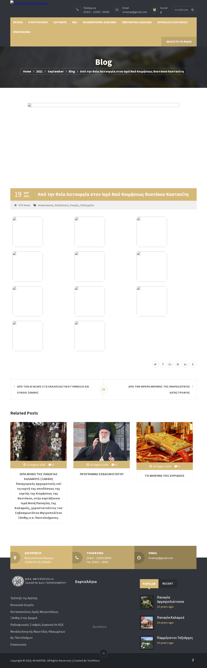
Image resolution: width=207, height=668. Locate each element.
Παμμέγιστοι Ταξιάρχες (175, 638)
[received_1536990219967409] (103, 232)
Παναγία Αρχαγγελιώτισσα (170, 599)
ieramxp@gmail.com (135, 12)
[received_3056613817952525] (41, 301)
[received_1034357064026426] (41, 266)
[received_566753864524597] (165, 232)
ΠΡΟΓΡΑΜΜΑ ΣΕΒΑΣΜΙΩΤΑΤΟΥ (102, 474)
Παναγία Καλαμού (170, 617)
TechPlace (93, 660)
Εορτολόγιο (100, 626)
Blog (72, 71)
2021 (39, 71)
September (56, 71)
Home (27, 71)
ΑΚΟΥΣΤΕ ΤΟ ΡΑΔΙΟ (179, 41)
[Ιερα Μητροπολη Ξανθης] (29, 3)
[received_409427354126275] (103, 336)
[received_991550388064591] (41, 336)
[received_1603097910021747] (103, 266)
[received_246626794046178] (103, 301)
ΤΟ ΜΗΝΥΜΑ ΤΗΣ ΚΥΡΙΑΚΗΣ (165, 476)
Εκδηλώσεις (62, 205)
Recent (167, 583)
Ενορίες (74, 205)
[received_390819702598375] (165, 301)
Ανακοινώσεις (46, 205)
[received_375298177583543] (41, 232)
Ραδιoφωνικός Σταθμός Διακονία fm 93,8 (36, 625)
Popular (149, 584)
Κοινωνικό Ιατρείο (22, 605)
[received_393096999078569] (165, 266)
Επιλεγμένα (87, 205)
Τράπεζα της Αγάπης (24, 598)
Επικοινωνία (18, 644)
